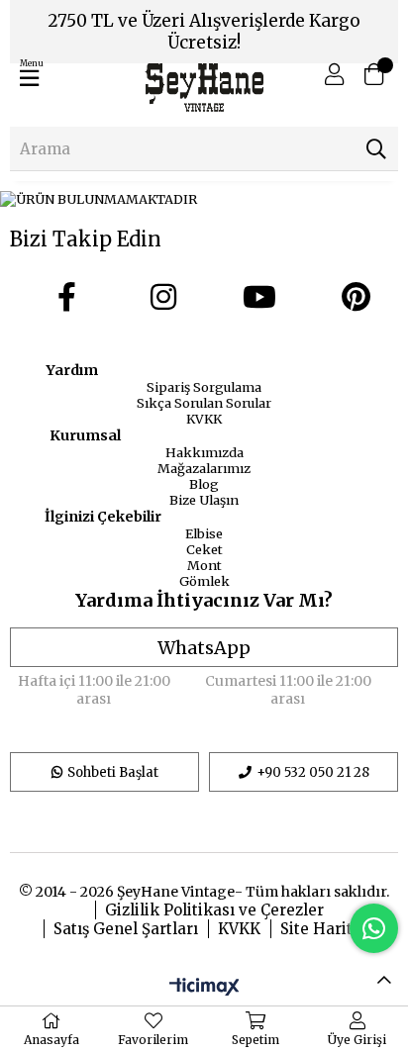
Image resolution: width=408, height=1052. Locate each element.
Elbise (204, 533)
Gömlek (204, 581)
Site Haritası (327, 928)
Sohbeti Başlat (112, 772)
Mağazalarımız (204, 468)
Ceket (204, 549)
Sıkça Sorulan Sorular (204, 403)
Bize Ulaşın (204, 500)
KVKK (204, 419)
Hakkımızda (204, 452)
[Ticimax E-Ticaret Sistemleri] (204, 988)
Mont (204, 565)
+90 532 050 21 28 (312, 772)
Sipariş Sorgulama (204, 387)
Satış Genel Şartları (125, 928)
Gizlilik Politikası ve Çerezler (214, 910)
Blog (204, 484)
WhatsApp (204, 647)
